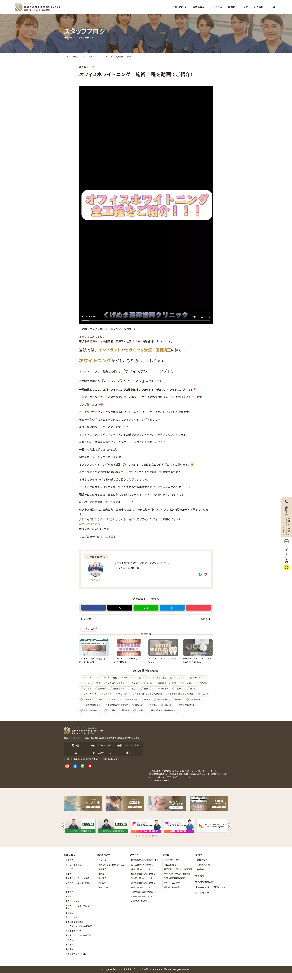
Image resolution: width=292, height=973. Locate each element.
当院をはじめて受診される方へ (112, 865)
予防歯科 (203, 683)
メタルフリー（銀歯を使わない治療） (162, 683)
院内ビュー (103, 887)
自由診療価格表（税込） (76, 954)
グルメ (145, 678)
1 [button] (136, 836)
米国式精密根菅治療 (74, 922)
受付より (194, 689)
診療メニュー (71, 855)
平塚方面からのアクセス (142, 887)
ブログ (198, 855)
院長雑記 (140, 710)
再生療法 (179, 689)
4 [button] (146, 836)
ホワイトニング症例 (92, 683)
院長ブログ (202, 860)
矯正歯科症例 (195, 699)
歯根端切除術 (162, 699)
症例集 (165, 855)
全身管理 (87, 689)
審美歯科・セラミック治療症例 (150, 694)
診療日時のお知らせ (92, 710)
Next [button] (229, 826)
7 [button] (156, 836)
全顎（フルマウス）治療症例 (156, 689)
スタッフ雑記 (160, 678)
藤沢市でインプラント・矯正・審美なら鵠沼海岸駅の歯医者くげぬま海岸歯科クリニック (102, 738)
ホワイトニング (95, 360)
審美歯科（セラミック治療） (182, 694)
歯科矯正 (163, 350)
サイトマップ (202, 893)
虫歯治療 (139, 705)
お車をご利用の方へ (140, 901)
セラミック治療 (138, 350)
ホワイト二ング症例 (173, 883)
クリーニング (129, 678)
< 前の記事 (85, 618)
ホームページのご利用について (211, 887)
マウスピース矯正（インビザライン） (123, 683)
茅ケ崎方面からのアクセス (143, 883)
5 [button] (149, 836)
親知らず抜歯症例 (186, 705)
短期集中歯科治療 (73, 931)
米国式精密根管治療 (92, 705)
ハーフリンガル (179, 678)
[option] (80, 826)
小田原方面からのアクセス (143, 896)
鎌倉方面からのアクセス (142, 869)
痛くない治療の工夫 (74, 865)
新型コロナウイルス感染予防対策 (123, 699)
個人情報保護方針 (204, 882)
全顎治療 (102, 689)
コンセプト (103, 860)
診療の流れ (70, 860)
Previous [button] (63, 826)
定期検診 (69, 913)
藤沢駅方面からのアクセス (143, 874)
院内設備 (126, 710)
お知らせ (201, 869)
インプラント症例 (109, 678)
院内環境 (111, 710)
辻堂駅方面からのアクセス (143, 878)
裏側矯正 (153, 705)
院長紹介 (102, 869)
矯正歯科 (179, 699)
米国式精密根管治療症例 (118, 705)
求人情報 (199, 876)
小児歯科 (205, 694)
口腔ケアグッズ (90, 694)
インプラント (109, 350)
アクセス (212, 771)
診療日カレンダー (111, 759)
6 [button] (153, 836)
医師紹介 (102, 874)
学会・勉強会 (123, 694)
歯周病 (147, 699)
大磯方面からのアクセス (142, 892)
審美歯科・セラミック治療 (77, 878)
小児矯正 (87, 699)
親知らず (168, 705)
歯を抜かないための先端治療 (78, 935)
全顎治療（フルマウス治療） (125, 689)
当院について (103, 855)
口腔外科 (107, 694)
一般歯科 (188, 683)
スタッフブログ (204, 865)
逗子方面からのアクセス (142, 865)
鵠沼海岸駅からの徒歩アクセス (145, 860)
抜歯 (100, 699)
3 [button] (143, 836)
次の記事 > (206, 618)
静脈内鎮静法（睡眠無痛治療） (164, 710)
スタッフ (96, 580)
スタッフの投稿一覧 (128, 568)
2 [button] (139, 836)
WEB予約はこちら (89, 524)
